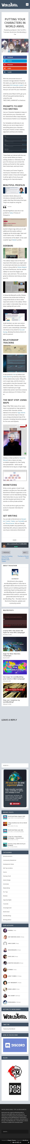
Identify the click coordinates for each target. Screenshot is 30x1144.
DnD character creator (16, 85)
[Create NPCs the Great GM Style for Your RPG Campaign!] (15, 621)
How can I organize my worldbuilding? (11, 701)
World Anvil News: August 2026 (16, 816)
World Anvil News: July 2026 (15, 830)
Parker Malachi (22, 267)
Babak (14, 240)
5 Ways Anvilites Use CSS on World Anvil (17, 823)
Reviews (5, 896)
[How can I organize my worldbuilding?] (15, 690)
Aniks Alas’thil (7, 377)
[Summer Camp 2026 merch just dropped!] (5, 845)
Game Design (6, 880)
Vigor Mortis (21, 413)
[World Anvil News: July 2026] (5, 831)
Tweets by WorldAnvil (9, 1029)
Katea (11, 213)
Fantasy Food (7, 876)
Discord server (10, 523)
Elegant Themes (12, 1140)
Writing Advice (7, 919)
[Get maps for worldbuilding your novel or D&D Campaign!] (15, 667)
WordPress (25, 1140)
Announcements (7, 856)
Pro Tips (16, 826)
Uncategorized (7, 908)
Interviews (6, 884)
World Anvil (13, 32)
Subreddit (21, 521)
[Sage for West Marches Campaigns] (15, 644)
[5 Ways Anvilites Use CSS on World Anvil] (5, 824)
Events (15, 847)
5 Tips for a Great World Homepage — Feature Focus (16, 837)
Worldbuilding (21, 32)
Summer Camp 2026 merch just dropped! (16, 844)
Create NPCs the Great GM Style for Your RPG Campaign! (14, 631)
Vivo (14, 374)
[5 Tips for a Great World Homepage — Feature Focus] (5, 838)
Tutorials (6, 32)
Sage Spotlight (7, 900)
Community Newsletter (19, 818)
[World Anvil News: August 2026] (5, 817)
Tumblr (8, 521)
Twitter (13, 521)
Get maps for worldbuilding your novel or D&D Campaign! (14, 678)
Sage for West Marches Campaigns (11, 655)
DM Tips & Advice (8, 868)
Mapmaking (6, 888)
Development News (8, 864)
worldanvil (13, 30)
